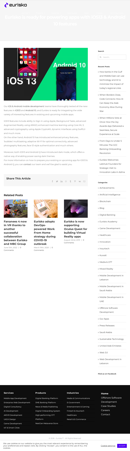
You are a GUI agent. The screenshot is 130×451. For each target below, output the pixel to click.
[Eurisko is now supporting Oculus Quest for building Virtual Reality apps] (76, 208)
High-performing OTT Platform (45, 417)
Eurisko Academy (108, 221)
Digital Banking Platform (46, 398)
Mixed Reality (106, 269)
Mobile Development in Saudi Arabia (112, 288)
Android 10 (30, 110)
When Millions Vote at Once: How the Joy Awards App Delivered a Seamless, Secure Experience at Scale (112, 126)
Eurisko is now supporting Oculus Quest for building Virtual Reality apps (75, 229)
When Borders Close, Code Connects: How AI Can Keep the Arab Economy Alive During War (111, 103)
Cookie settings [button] (108, 446)
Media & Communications (78, 398)
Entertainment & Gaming (78, 407)
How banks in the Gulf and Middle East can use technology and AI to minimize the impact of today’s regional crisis (112, 80)
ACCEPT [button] (122, 446)
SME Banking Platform (45, 402)
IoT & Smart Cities (12, 428)
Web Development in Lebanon (110, 361)
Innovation (105, 242)
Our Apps (104, 319)
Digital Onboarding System (47, 411)
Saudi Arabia (106, 332)
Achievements (107, 188)
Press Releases (107, 325)
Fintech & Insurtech (75, 411)
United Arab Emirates (110, 346)
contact (27, 164)
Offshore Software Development (109, 310)
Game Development (110, 228)
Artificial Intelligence (110, 194)
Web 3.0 (104, 352)
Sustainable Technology (112, 339)
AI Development (11, 411)
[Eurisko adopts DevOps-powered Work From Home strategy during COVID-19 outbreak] (46, 208)
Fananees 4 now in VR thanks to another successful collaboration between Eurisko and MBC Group (15, 232)
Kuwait (103, 255)
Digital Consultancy (12, 407)
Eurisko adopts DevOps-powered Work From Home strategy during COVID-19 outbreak (45, 232)
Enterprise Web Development (17, 402)
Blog (102, 208)
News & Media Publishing (46, 407)
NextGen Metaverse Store (46, 423)
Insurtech (104, 248)
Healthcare (105, 235)
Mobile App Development (15, 398)
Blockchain (105, 201)
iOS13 (17, 110)
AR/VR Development (13, 415)
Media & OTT (106, 262)
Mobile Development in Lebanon (112, 277)
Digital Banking (107, 215)
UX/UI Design (10, 419)
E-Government (73, 402)
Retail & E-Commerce (76, 419)
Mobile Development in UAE (112, 299)
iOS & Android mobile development (26, 106)
